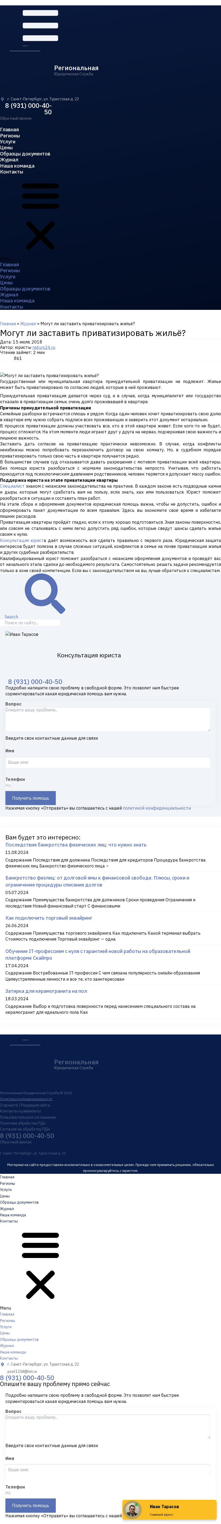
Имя (9, 750)
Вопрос (13, 704)
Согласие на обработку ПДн (25, 1129)
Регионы (10, 136)
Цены (6, 147)
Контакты (11, 172)
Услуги (7, 142)
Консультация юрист (22, 540)
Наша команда (17, 166)
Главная (9, 129)
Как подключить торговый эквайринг (48, 918)
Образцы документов (25, 154)
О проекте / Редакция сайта (25, 1105)
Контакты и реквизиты (20, 1111)
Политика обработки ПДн (23, 1123)
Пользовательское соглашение (28, 1117)
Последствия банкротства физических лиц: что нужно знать (76, 845)
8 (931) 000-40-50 (28, 108)
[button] (16, 118)
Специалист (12, 486)
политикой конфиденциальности (157, 808)
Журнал (9, 160)
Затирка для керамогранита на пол (46, 991)
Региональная (76, 67)
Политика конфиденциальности (26, 1099)
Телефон (15, 779)
